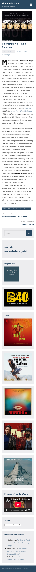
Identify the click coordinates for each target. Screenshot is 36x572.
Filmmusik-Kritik (8, 52)
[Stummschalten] (26, 510)
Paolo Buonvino (25, 209)
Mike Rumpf (6, 55)
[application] (18, 504)
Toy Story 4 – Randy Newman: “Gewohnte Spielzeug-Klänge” (18, 542)
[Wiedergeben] (7, 510)
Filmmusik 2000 (10, 3)
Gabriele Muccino (13, 209)
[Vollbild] (29, 510)
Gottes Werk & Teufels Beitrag (21, 111)
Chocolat (28, 108)
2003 (4, 209)
